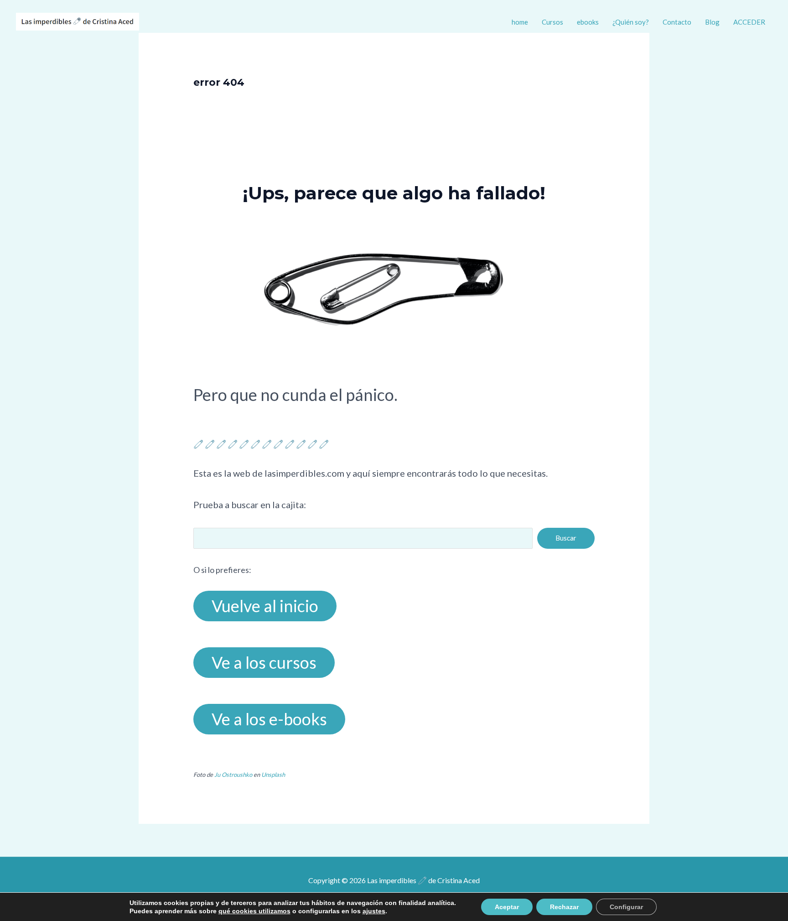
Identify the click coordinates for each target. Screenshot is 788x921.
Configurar (626, 907)
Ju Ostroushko (233, 774)
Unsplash (273, 774)
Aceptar (507, 907)
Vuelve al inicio (265, 606)
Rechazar (564, 907)
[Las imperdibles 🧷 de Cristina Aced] (77, 21)
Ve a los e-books (269, 719)
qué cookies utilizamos (254, 911)
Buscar (565, 538)
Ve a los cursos (264, 662)
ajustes (374, 911)
